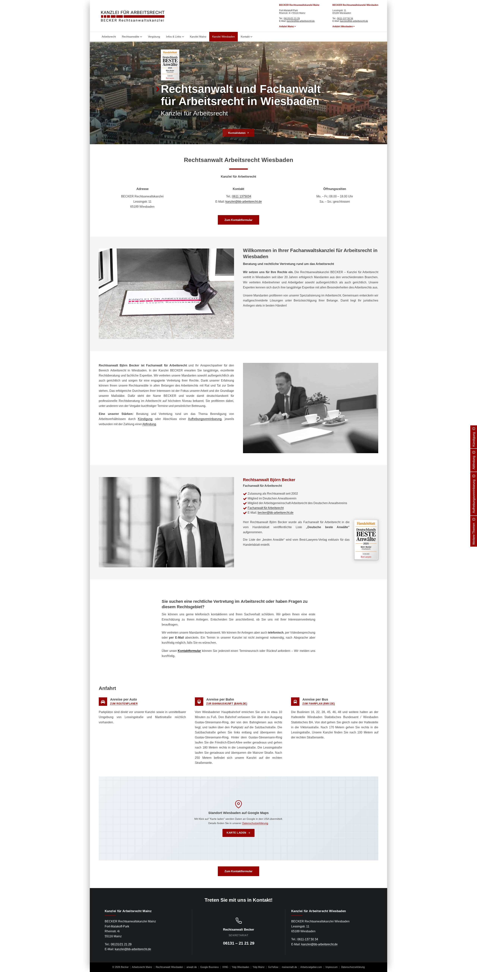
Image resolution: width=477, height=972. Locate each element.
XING (225, 967)
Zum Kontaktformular (238, 219)
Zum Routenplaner (124, 703)
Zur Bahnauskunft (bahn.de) (226, 703)
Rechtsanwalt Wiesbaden (169, 967)
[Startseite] (133, 15)
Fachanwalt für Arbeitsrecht (266, 508)
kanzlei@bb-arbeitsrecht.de (301, 21)
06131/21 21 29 (292, 18)
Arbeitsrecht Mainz (142, 967)
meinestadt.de (289, 967)
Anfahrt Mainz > (287, 26)
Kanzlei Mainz (198, 36)
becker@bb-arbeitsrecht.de (275, 512)
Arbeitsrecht (109, 36)
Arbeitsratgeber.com (311, 967)
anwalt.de (192, 967)
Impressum (332, 967)
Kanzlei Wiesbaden (223, 36)
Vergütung (154, 36)
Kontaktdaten (237, 132)
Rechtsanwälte (130, 36)
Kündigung (145, 419)
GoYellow (273, 967)
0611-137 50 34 (345, 18)
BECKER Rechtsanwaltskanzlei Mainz (299, 5)
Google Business (209, 967)
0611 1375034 (241, 196)
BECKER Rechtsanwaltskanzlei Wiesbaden (355, 5)
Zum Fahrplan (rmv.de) (318, 703)
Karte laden (236, 832)
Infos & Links (173, 36)
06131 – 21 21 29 (238, 943)
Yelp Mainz (259, 967)
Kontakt (245, 36)
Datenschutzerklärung (255, 823)
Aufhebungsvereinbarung (205, 419)
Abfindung (149, 424)
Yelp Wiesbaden (240, 967)
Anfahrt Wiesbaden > (343, 26)
